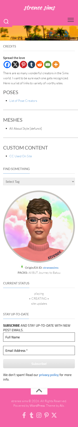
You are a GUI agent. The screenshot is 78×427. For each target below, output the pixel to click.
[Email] (47, 64)
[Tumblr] (31, 64)
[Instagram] (39, 415)
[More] (55, 64)
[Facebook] (7, 64)
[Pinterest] (23, 64)
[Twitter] (54, 415)
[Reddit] (39, 64)
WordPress (37, 406)
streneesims (50, 267)
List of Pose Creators (23, 101)
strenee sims (39, 7)
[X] (15, 64)
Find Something (16, 169)
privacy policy (49, 375)
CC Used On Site (20, 156)
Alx (62, 406)
